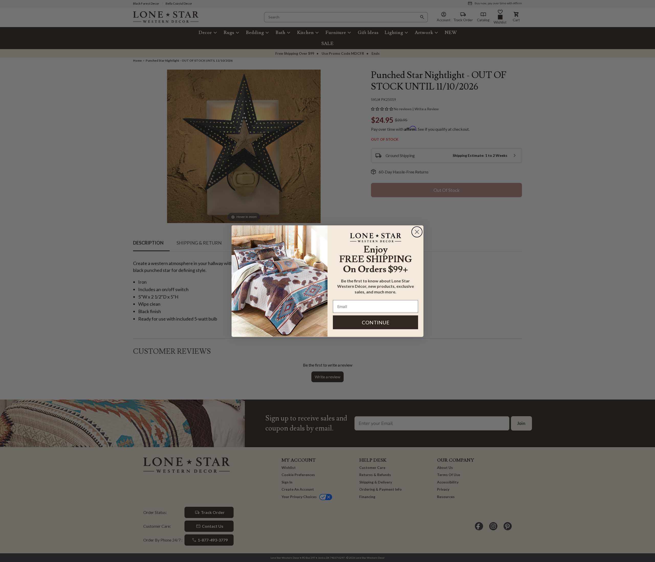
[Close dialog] (416, 231)
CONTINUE (375, 322)
